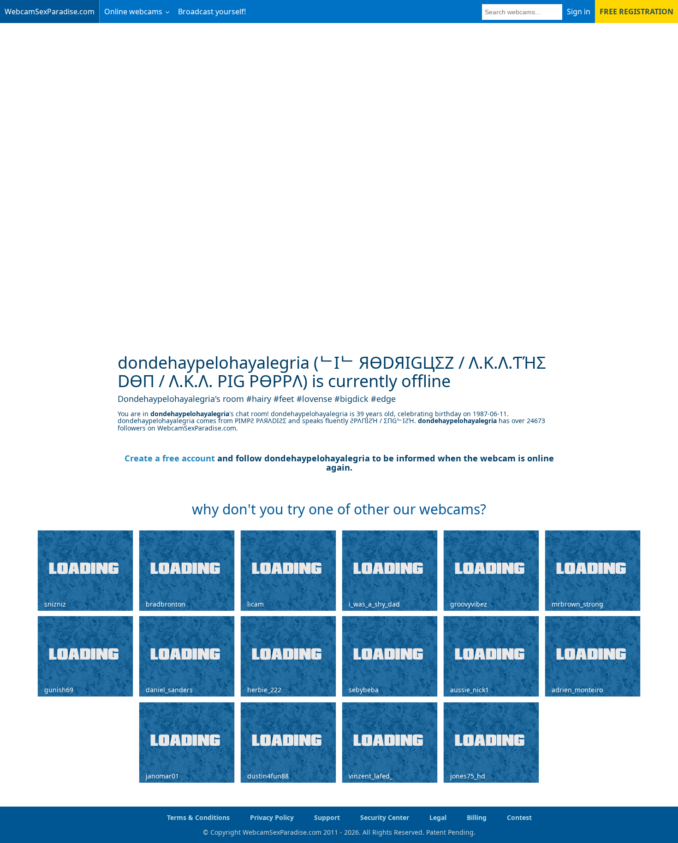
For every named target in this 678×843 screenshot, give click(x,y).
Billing (477, 817)
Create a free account (170, 458)
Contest (519, 817)
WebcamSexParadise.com (50, 11)
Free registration (636, 11)
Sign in (578, 11)
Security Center (384, 817)
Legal (437, 817)
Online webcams (133, 11)
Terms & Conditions (198, 817)
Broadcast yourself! (212, 11)
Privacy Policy (272, 817)
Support (327, 817)
